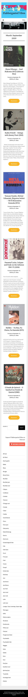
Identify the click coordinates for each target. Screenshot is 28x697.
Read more (14, 101)
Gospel (5, 567)
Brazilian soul (6, 485)
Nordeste (5, 620)
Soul (4, 659)
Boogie (5, 471)
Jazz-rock (5, 596)
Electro (5, 535)
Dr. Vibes (16, 79)
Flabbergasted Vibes (14, 13)
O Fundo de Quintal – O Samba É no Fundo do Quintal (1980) (14, 390)
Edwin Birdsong (7, 532)
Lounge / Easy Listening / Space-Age (12, 606)
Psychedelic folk (7, 642)
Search (5, 426)
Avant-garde (6, 461)
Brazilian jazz (6, 482)
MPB (4, 613)
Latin (4, 599)
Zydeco (5, 681)
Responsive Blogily (15, 693)
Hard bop (5, 574)
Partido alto (6, 624)
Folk (4, 546)
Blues (4, 468)
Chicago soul (6, 503)
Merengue (5, 610)
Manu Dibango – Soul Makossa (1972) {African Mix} (14, 71)
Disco (4, 521)
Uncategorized (7, 677)
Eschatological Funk (8, 542)
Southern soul (6, 666)
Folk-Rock (5, 549)
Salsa (4, 649)
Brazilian (5, 478)
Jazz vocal (5, 592)
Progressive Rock (7, 635)
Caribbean (5, 493)
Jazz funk (5, 588)
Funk (4, 560)
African (5, 453)
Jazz (4, 578)
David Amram (6, 517)
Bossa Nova (6, 475)
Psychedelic (6, 638)
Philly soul (5, 627)
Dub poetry (6, 528)
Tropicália (5, 674)
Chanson (5, 500)
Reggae (5, 645)
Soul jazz (5, 663)
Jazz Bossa (6, 585)
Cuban (4, 510)
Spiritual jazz (6, 670)
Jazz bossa (5, 581)
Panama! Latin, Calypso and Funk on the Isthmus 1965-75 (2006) (14, 265)
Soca (4, 656)
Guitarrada (6, 571)
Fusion (4, 564)
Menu (23, 20)
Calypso (5, 489)
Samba (4, 652)
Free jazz (5, 556)
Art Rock (5, 457)
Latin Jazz (5, 603)
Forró (4, 553)
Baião (4, 464)
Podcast (5, 631)
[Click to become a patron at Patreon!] (17, 446)
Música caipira (6, 617)
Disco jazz (5, 524)
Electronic (5, 539)
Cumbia (5, 514)
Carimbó (5, 496)
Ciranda (5, 507)
